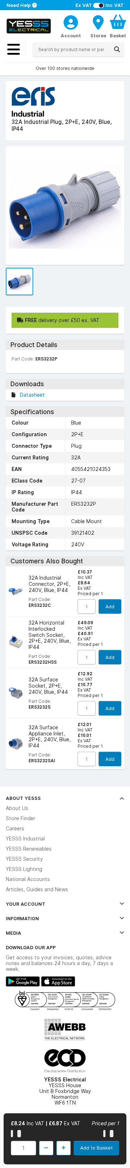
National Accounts (28, 879)
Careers (15, 828)
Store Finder (20, 818)
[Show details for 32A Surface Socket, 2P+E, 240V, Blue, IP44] (16, 693)
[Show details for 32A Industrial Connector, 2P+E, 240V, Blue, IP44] (16, 591)
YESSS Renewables (29, 849)
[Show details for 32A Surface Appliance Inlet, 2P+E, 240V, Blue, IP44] (16, 744)
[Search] (117, 49)
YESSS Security (24, 859)
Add (109, 606)
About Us (17, 808)
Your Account (25, 904)
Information (22, 918)
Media (13, 933)
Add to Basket (96, 1148)
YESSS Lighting (24, 869)
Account (71, 35)
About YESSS (23, 798)
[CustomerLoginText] (71, 21)
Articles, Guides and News (37, 889)
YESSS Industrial (25, 839)
